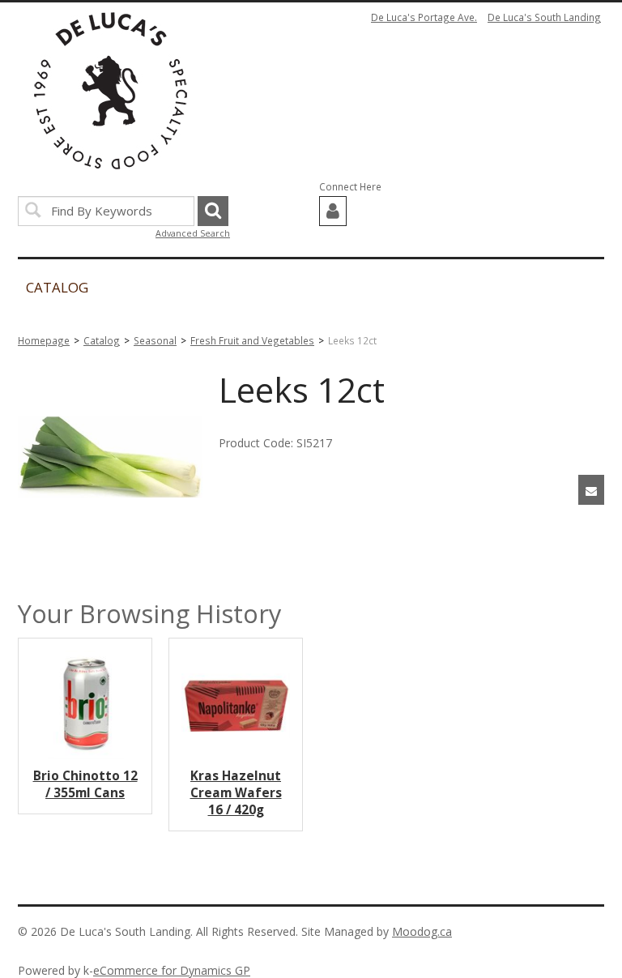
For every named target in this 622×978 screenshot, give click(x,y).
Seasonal (155, 340)
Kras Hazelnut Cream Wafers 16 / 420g (236, 792)
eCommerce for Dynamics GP (171, 970)
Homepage (44, 340)
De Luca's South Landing (544, 17)
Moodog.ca (422, 931)
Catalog (101, 340)
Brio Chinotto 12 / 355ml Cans (85, 784)
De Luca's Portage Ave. (424, 17)
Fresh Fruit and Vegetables (252, 340)
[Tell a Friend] (591, 490)
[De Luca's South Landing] (110, 90)
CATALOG (57, 287)
